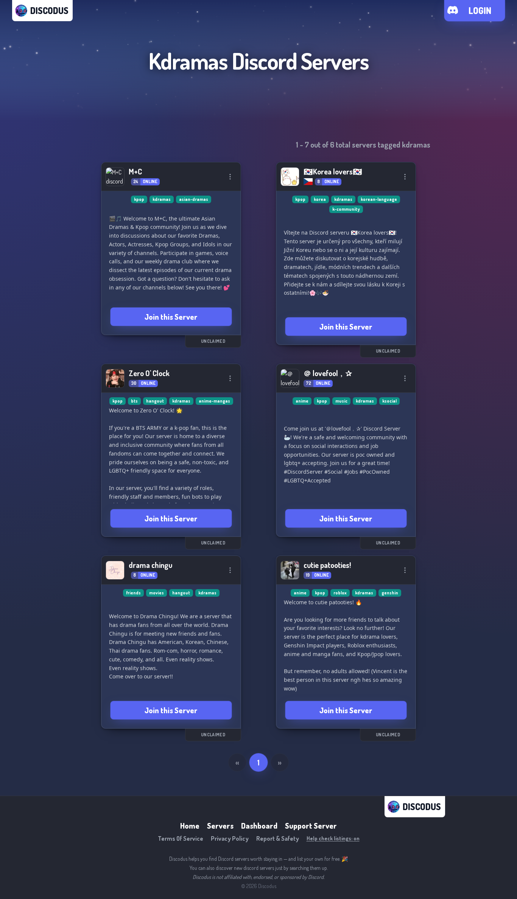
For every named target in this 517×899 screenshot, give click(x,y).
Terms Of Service (180, 838)
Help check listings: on (333, 838)
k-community (346, 209)
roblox (340, 593)
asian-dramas (193, 199)
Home (189, 826)
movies (156, 593)
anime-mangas (214, 401)
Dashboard (259, 826)
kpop (139, 199)
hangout (155, 401)
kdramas (162, 199)
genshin (390, 593)
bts (134, 401)
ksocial (389, 401)
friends (133, 593)
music (341, 401)
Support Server (311, 826)
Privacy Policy (230, 838)
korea (320, 199)
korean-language (379, 199)
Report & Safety (277, 838)
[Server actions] (230, 177)
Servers (220, 826)
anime (302, 401)
